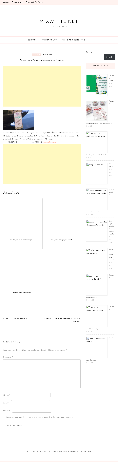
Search (89, 52)
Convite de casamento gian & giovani (62, 320)
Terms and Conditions (34, 2)
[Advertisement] (42, 86)
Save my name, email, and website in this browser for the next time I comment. (40, 417)
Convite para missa (15, 319)
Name (6, 395)
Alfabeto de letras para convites (111, 254)
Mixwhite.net (59, 21)
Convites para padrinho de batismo (97, 155)
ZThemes (87, 451)
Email (6, 403)
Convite (36, 55)
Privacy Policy (17, 2)
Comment (8, 357)
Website (6, 411)
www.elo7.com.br (49, 142)
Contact (6, 2)
